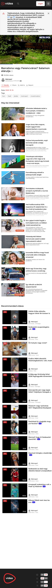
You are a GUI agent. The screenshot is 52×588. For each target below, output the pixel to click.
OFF (42, 585)
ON (46, 578)
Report (30, 85)
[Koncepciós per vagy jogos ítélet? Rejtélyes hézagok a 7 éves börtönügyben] (14, 396)
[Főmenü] (48, 3)
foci (3, 96)
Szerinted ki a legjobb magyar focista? (39, 422)
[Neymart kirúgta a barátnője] (14, 459)
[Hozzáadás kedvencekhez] (12, 71)
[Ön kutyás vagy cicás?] (14, 349)
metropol (24, 96)
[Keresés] (17, 3)
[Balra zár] (42, 582)
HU (42, 574)
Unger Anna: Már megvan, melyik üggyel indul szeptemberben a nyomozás (36, 127)
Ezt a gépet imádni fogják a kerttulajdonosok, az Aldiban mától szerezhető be (36, 223)
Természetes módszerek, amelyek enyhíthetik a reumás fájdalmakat (37, 191)
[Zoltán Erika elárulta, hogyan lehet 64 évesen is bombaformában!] (14, 317)
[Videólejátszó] (26, 49)
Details (6, 85)
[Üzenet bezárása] (48, 13)
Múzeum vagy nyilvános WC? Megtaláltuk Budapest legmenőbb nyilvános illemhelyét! (39, 409)
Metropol (8, 79)
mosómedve (35, 96)
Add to (22, 85)
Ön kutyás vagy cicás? (37, 343)
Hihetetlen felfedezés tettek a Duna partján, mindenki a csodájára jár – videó (36, 111)
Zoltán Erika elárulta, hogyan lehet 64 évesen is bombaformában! (39, 313)
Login (40, 4)
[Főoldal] (7, 3)
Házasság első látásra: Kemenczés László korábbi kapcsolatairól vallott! (35, 239)
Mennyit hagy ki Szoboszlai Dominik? (39, 438)
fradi (9, 96)
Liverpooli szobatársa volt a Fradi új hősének (39, 485)
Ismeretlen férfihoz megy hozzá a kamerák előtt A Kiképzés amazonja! (37, 255)
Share (14, 85)
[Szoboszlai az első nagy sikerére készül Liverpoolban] (14, 475)
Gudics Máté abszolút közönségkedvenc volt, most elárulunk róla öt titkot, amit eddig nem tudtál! (40, 362)
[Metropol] (3, 80)
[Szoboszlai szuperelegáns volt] (14, 333)
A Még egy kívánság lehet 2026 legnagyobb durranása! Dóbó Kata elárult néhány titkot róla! (40, 377)
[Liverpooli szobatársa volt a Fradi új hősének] (14, 490)
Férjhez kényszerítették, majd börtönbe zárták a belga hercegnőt (37, 143)
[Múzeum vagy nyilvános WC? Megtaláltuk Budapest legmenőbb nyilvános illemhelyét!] (14, 412)
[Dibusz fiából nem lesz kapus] (14, 506)
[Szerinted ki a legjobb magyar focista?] (14, 427)
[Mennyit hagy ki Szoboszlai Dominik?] (14, 443)
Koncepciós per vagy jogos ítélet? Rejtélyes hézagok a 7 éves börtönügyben (39, 392)
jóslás (16, 96)
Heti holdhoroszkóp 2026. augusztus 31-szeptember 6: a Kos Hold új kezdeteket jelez (36, 207)
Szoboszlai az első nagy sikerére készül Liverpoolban (40, 470)
